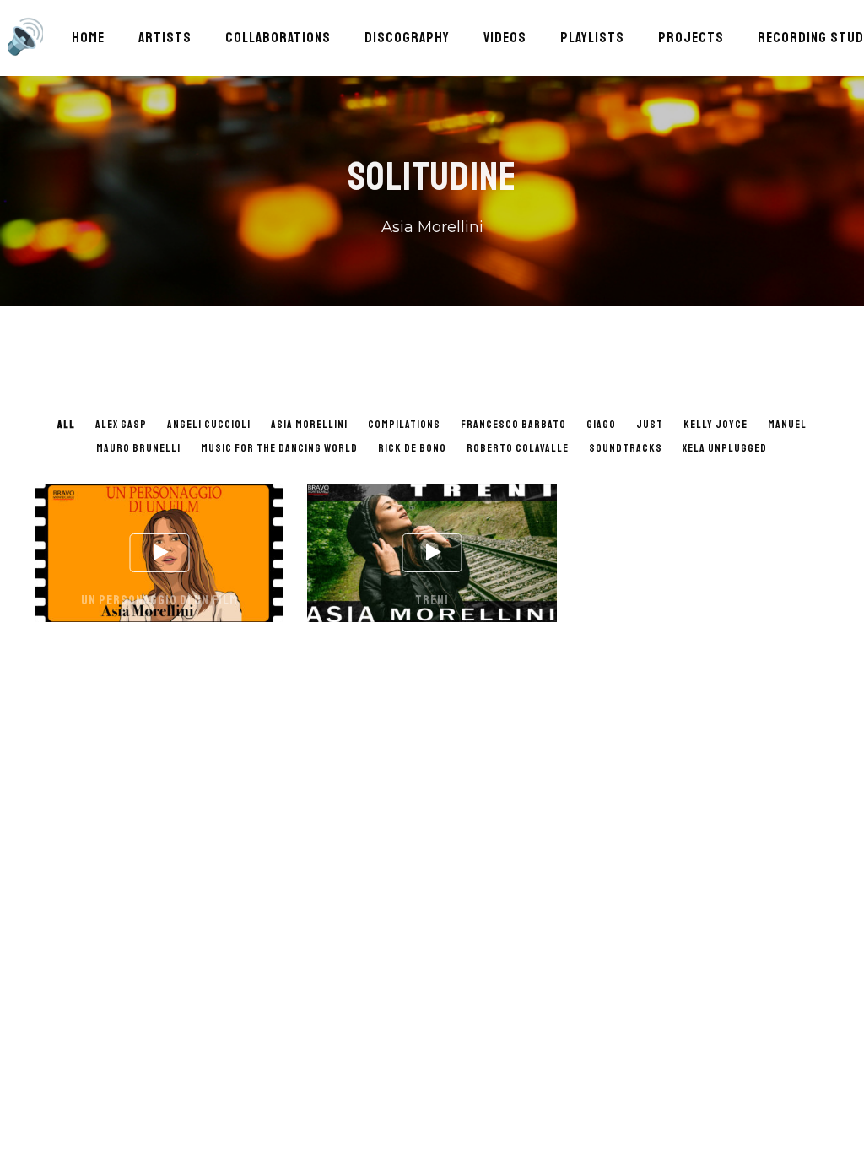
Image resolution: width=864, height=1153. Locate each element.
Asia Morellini (309, 424)
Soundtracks (625, 448)
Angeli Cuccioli (209, 424)
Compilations (404, 424)
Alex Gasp (121, 424)
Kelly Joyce (715, 424)
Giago (601, 424)
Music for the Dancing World (279, 448)
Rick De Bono (412, 448)
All (66, 424)
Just (649, 424)
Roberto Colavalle (518, 448)
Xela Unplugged (725, 448)
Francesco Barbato (513, 424)
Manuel (787, 424)
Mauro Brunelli (138, 448)
